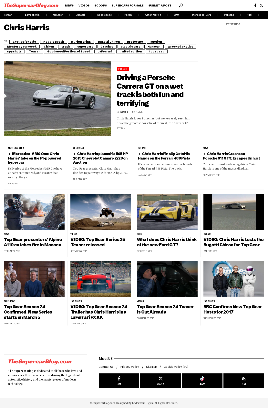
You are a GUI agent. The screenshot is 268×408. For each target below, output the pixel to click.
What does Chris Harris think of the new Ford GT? (167, 242)
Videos (73, 234)
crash (65, 46)
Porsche (229, 14)
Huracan (154, 46)
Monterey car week (21, 46)
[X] (261, 5)
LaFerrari (105, 51)
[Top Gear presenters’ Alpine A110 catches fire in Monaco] (34, 212)
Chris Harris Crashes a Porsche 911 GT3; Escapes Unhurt (231, 155)
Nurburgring (81, 41)
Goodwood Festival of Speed (68, 51)
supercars (85, 46)
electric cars (130, 46)
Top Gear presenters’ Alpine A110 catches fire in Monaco (33, 242)
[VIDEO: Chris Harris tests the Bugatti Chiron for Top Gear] (233, 212)
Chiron (49, 46)
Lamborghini (32, 14)
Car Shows (9, 301)
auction (156, 41)
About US (105, 358)
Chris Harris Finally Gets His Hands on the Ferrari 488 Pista (164, 155)
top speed (156, 51)
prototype (135, 41)
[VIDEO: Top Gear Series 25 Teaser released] (100, 212)
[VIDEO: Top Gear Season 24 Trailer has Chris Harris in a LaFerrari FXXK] (100, 279)
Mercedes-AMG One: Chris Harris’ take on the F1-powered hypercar (34, 158)
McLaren (58, 14)
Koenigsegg (104, 14)
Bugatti (80, 14)
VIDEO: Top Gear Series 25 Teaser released (97, 242)
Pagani (128, 14)
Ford (139, 234)
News (205, 148)
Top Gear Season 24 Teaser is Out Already (165, 309)
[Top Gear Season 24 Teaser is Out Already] (167, 279)
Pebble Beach (53, 41)
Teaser (34, 51)
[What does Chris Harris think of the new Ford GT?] (167, 212)
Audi (249, 14)
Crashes (107, 46)
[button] (181, 5)
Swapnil (124, 112)
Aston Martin (153, 14)
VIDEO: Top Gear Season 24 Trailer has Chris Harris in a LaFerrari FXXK (98, 312)
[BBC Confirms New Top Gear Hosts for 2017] (233, 279)
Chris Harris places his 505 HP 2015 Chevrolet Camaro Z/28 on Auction (100, 158)
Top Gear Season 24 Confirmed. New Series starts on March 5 (28, 312)
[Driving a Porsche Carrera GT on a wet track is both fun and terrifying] (57, 98)
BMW (176, 14)
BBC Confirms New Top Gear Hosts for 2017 (232, 309)
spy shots (14, 51)
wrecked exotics (180, 46)
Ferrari (8, 14)
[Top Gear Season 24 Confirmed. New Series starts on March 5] (34, 279)
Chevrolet (78, 148)
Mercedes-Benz (201, 14)
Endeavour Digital (142, 403)
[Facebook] (255, 5)
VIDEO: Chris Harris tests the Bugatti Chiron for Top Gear (233, 242)
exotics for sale (24, 41)
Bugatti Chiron (109, 41)
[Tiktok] (202, 381)
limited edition (130, 51)
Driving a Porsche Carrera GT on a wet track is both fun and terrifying (150, 90)
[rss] (243, 381)
